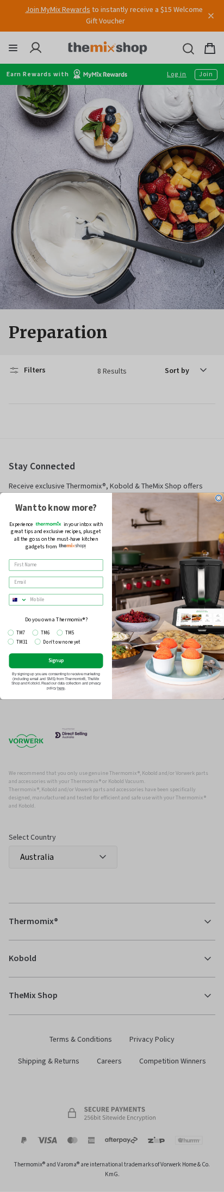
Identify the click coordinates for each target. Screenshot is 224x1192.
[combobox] (18, 599)
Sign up (56, 660)
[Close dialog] (219, 498)
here (61, 688)
